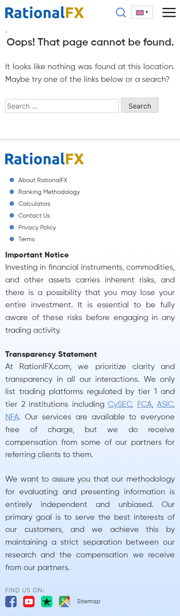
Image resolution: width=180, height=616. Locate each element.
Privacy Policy (37, 228)
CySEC (120, 404)
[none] (142, 12)
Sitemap (88, 601)
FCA (144, 404)
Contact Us (34, 216)
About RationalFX (42, 180)
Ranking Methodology (49, 192)
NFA (12, 417)
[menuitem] (142, 12)
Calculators (34, 204)
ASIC (165, 404)
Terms (26, 239)
